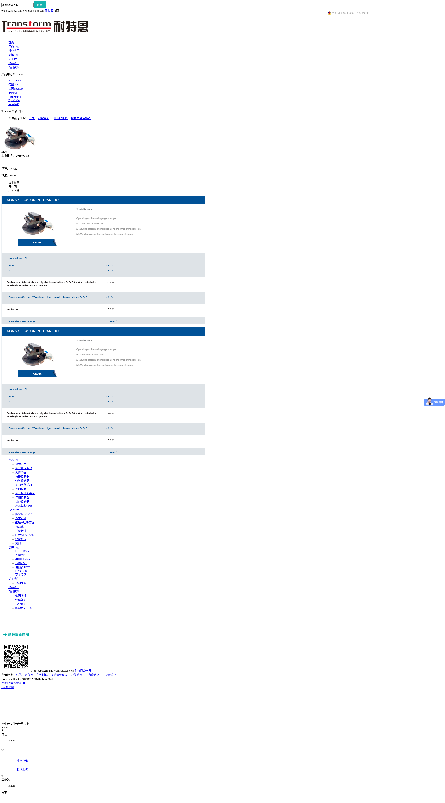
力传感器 (76, 674)
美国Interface (15, 88)
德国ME (13, 84)
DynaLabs (14, 100)
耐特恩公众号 (83, 670)
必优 (19, 674)
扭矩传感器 (109, 674)
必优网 (29, 674)
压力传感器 (92, 674)
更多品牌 (13, 104)
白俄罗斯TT (15, 97)
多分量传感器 (59, 674)
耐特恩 (49, 10)
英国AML (14, 92)
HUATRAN (15, 80)
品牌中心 (43, 118)
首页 (11, 42)
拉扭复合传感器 (81, 118)
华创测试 (42, 674)
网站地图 (7, 687)
